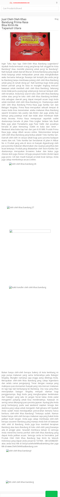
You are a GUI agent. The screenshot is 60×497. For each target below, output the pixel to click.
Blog (56, 19)
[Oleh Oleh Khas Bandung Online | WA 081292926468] (19, 2)
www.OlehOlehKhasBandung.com (22, 446)
